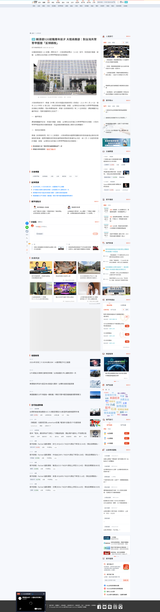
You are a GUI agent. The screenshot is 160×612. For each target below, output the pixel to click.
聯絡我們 (78, 605)
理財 (97, 6)
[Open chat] (27, 250)
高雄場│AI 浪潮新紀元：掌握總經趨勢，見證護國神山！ (119, 211)
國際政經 (112, 169)
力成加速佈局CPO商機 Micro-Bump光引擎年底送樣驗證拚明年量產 (41, 298)
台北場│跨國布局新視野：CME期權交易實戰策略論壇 (119, 227)
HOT (111, 209)
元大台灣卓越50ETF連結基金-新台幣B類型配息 (114, 325)
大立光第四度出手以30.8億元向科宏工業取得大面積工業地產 (89, 277)
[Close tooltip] (41, 249)
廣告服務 (63, 605)
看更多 (96, 201)
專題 (108, 6)
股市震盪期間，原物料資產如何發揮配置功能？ (41, 277)
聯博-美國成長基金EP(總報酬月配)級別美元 (114, 315)
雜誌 (112, 6)
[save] (27, 245)
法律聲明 (93, 605)
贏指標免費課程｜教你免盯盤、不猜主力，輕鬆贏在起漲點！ (119, 219)
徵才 (83, 605)
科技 (48, 6)
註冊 (126, 2)
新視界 (102, 6)
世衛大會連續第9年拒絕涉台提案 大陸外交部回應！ (45, 248)
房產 (92, 6)
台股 (48, 2)
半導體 (110, 443)
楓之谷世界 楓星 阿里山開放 (65, 297)
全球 (72, 2)
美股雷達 (112, 181)
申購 (127, 326)
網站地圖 (87, 605)
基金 (63, 2)
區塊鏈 (86, 6)
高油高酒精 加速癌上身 (63, 276)
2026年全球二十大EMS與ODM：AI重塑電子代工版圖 (48, 187)
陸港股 (58, 2)
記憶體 (110, 433)
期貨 (81, 6)
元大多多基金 (108, 340)
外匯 (67, 2)
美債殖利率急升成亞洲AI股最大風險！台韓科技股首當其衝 (50, 193)
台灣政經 (38, 33)
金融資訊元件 (70, 605)
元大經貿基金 (108, 333)
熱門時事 (60, 6)
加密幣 (77, 2)
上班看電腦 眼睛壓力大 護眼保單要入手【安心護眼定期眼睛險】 (89, 298)
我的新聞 (118, 6)
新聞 (44, 2)
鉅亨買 (83, 2)
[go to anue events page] (118, 2)
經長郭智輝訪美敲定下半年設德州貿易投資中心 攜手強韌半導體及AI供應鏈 (79, 248)
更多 (127, 42)
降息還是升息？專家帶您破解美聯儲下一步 (47, 146)
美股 (53, 2)
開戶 (127, 317)
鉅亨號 (89, 2)
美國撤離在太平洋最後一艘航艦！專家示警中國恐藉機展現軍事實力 (53, 196)
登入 (123, 2)
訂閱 (94, 2)
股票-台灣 (112, 328)
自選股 (125, 6)
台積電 (110, 438)
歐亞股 (111, 156)
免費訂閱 (125, 580)
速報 (66, 6)
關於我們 (51, 605)
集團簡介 (57, 605)
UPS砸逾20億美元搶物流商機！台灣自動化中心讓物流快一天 (51, 190)
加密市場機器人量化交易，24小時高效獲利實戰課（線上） (119, 235)
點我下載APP (51, 149)
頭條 (34, 6)
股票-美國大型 (113, 319)
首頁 (39, 2)
